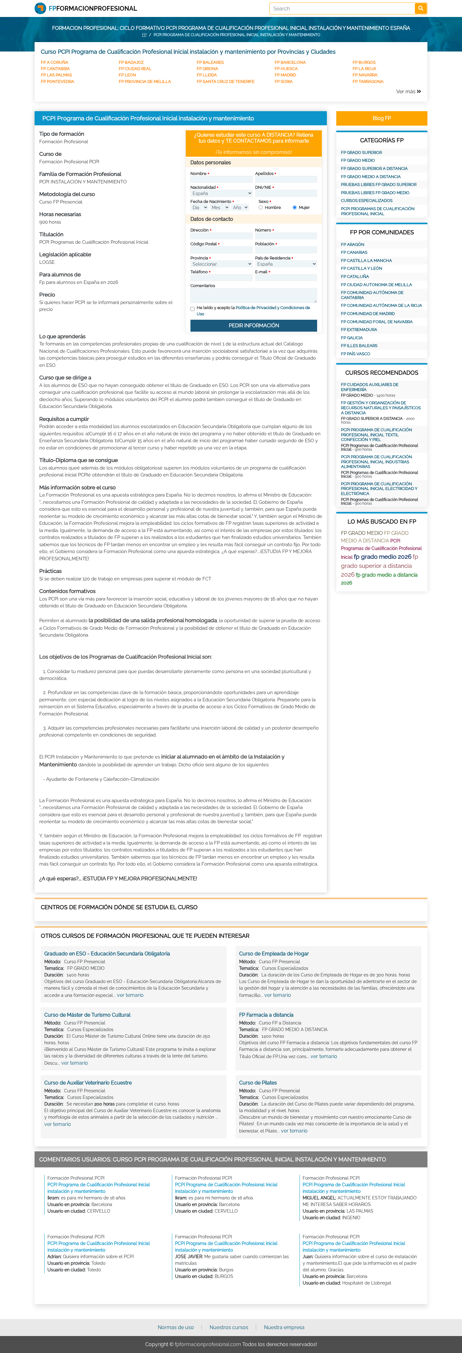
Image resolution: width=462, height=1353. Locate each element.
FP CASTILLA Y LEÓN (361, 268)
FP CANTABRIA (55, 68)
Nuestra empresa (284, 1327)
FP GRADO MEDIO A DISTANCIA (371, 176)
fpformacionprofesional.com (208, 1344)
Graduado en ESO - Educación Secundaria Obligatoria (107, 954)
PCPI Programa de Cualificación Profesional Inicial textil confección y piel (376, 434)
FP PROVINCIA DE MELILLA (145, 81)
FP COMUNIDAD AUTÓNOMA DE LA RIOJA (381, 305)
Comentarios (202, 285)
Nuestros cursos (229, 1327)
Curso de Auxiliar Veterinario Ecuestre (88, 1083)
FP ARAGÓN (352, 244)
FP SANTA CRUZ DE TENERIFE (226, 81)
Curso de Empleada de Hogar (274, 954)
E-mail (261, 271)
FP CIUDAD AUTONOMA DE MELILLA (376, 284)
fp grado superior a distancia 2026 (379, 565)
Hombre (273, 207)
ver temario (130, 995)
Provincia (199, 258)
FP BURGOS (364, 62)
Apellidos (264, 173)
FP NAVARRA (365, 75)
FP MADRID (285, 75)
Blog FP (382, 118)
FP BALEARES (210, 62)
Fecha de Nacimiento (210, 201)
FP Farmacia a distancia (266, 1015)
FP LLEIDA (207, 75)
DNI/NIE (263, 187)
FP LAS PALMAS (56, 75)
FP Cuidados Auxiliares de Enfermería (370, 387)
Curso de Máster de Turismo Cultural (87, 1015)
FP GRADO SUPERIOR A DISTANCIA (374, 168)
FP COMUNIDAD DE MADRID (368, 313)
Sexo (263, 201)
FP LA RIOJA (364, 68)
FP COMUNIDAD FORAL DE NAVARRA (377, 321)
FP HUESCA (286, 68)
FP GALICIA (352, 337)
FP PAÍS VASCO (355, 353)
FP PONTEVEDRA (57, 81)
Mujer (304, 207)
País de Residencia (272, 258)
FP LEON (127, 75)
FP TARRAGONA (368, 81)
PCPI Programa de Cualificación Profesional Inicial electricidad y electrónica (379, 488)
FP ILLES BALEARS (359, 345)
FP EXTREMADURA (359, 329)
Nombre (198, 173)
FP (144, 35)
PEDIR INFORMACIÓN (254, 326)
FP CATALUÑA (355, 276)
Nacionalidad (203, 187)
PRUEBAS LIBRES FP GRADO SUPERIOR (378, 184)
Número (263, 230)
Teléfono (199, 271)
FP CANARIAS (354, 252)
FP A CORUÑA (54, 62)
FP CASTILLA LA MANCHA (366, 260)
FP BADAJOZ (131, 62)
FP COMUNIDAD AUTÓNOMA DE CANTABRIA (372, 295)
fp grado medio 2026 (382, 556)
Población (264, 244)
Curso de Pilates (258, 1083)
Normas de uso (176, 1327)
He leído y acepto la (253, 310)
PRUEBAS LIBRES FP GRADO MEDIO (375, 192)
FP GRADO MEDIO (358, 160)
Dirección (199, 230)
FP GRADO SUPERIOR (361, 152)
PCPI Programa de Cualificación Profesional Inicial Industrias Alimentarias (376, 461)
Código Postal (203, 244)
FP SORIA (284, 81)
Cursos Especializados (367, 200)
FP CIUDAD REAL (135, 68)
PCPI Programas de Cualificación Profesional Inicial (378, 211)
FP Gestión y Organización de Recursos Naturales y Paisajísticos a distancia (381, 407)
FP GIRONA (207, 68)
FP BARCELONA (290, 62)
